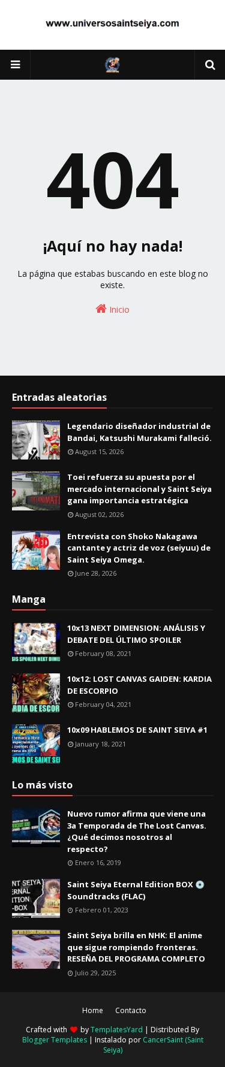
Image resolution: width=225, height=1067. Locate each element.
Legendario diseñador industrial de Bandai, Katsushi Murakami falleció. (139, 432)
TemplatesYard (117, 1029)
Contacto (130, 1010)
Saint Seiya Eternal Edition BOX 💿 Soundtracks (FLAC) (136, 890)
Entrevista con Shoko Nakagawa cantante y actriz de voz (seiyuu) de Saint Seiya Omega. (139, 548)
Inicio (118, 309)
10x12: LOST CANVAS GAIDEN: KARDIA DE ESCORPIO (139, 684)
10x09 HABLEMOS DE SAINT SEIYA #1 (137, 729)
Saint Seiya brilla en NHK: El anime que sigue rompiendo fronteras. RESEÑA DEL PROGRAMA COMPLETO (136, 947)
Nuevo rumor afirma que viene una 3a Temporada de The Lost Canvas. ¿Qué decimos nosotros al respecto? (136, 831)
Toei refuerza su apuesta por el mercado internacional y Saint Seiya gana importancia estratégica (139, 488)
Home (92, 1010)
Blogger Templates (54, 1040)
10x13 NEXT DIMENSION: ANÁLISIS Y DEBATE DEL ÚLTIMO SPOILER (136, 633)
